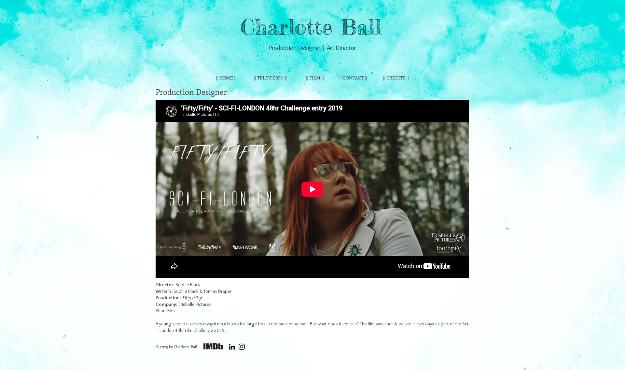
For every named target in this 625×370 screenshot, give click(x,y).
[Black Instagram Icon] (242, 347)
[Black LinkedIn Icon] (232, 347)
